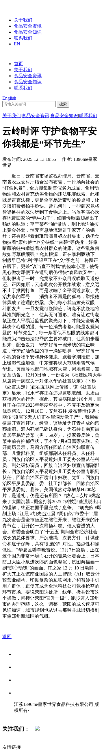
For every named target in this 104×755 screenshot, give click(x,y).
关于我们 (23, 20)
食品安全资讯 (28, 26)
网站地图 (25, 716)
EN (17, 43)
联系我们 (23, 38)
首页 (18, 63)
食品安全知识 (28, 32)
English (9, 98)
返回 (7, 636)
